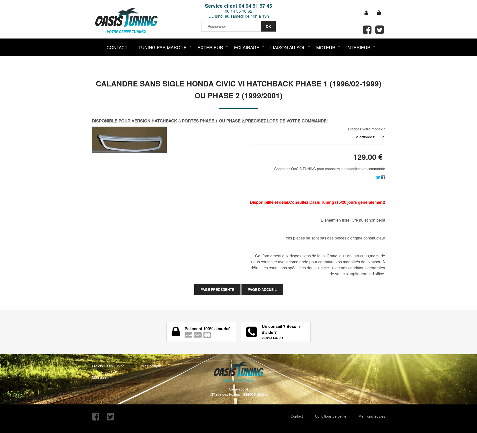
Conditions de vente (330, 416)
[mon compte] (366, 12)
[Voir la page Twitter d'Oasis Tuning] (110, 416)
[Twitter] (378, 176)
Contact (297, 416)
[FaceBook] (383, 176)
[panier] (379, 12)
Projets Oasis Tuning (108, 365)
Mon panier (101, 377)
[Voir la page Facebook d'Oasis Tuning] (95, 416)
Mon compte (151, 365)
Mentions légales (371, 416)
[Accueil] (126, 21)
